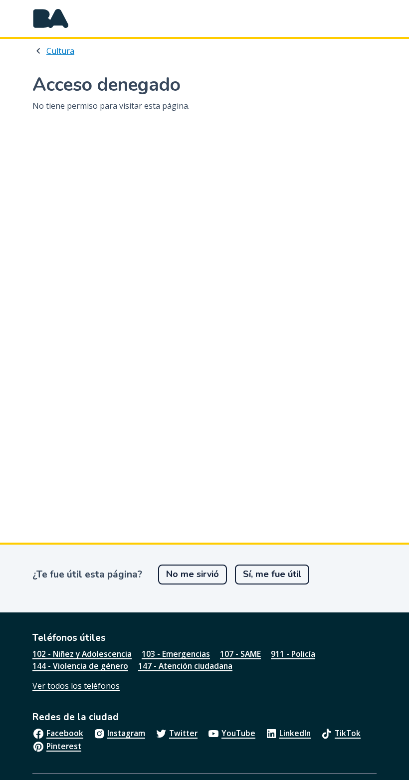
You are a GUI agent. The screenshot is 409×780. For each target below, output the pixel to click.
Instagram (126, 733)
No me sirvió (192, 574)
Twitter (183, 733)
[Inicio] (51, 18)
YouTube (238, 733)
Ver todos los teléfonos (76, 685)
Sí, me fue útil (272, 574)
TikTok (348, 733)
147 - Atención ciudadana (185, 665)
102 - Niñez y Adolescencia (82, 653)
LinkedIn (295, 733)
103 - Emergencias (176, 653)
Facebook (64, 733)
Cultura (60, 50)
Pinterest (63, 746)
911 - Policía (293, 653)
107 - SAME (240, 653)
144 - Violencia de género (80, 665)
